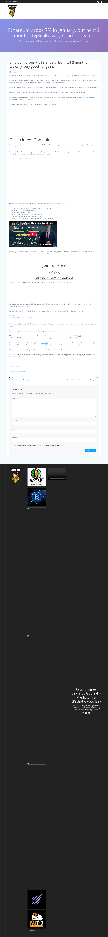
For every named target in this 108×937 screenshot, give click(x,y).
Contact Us (58, 11)
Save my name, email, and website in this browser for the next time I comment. (37, 445)
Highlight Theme (92, 710)
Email (14, 429)
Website (14, 437)
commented (44, 343)
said (79, 336)
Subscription (89, 11)
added (54, 104)
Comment (15, 398)
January (22, 371)
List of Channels (76, 11)
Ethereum (16, 371)
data (92, 97)
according (86, 87)
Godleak (100, 11)
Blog (66, 11)
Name (14, 421)
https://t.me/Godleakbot (54, 278)
